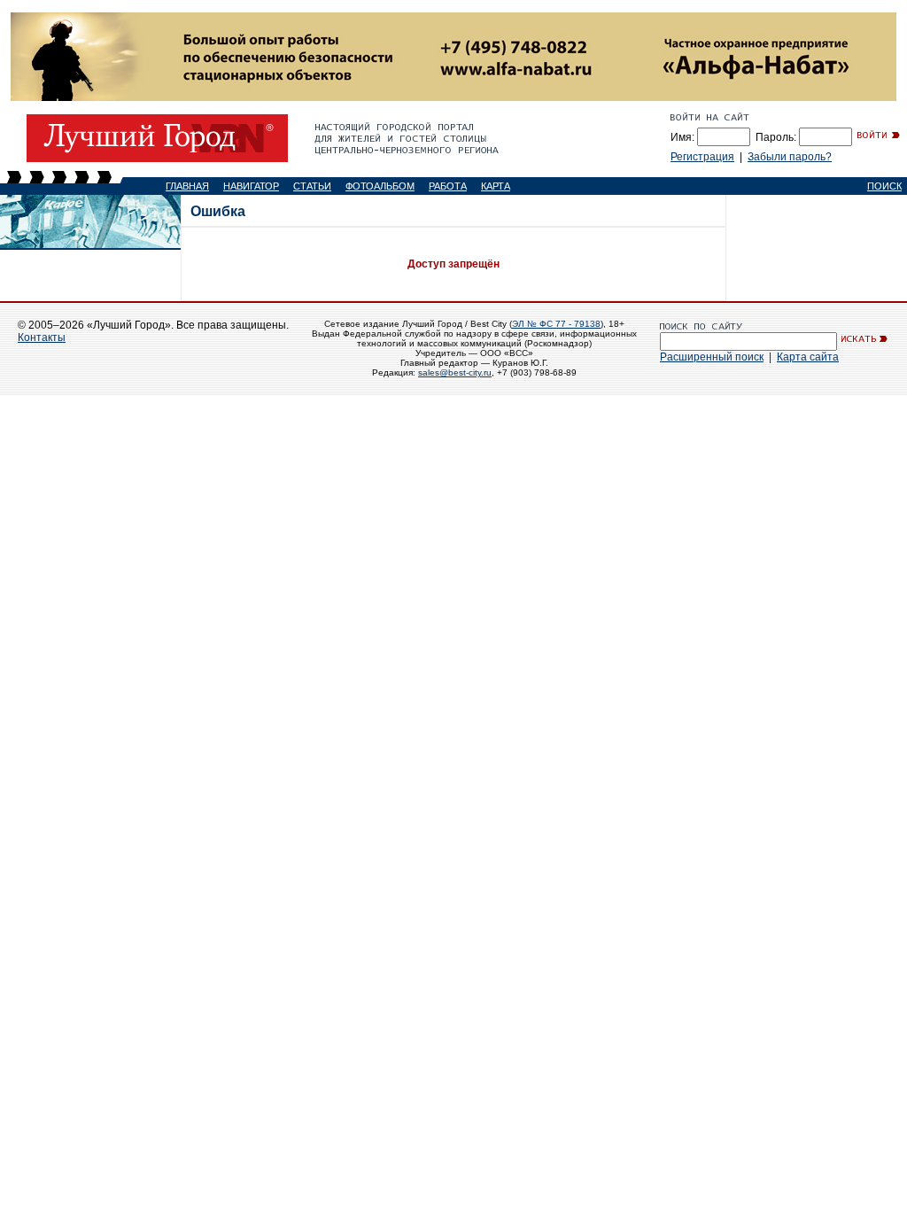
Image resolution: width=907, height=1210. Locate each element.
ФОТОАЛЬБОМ (380, 186)
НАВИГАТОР (251, 186)
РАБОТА (448, 186)
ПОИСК (884, 186)
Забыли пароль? (790, 157)
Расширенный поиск (712, 357)
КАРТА (495, 186)
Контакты (42, 337)
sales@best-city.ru (455, 372)
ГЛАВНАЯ (187, 186)
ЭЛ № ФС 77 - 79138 (556, 324)
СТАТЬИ (312, 186)
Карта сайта (808, 357)
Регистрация (702, 157)
